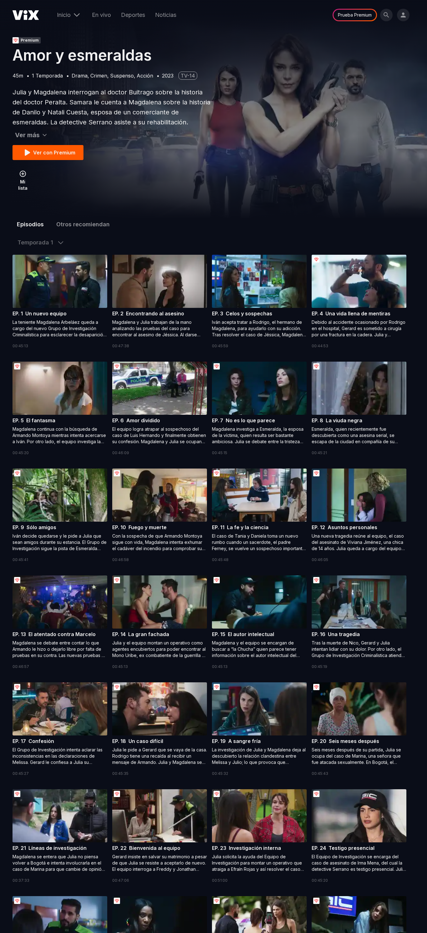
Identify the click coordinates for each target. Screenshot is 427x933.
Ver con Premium (54, 152)
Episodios (30, 224)
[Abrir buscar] (386, 15)
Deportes (133, 15)
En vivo (101, 15)
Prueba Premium (355, 15)
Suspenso (122, 76)
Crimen (98, 76)
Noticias (165, 15)
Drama (80, 76)
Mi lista (23, 185)
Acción (145, 76)
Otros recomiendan (83, 224)
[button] (60, 302)
